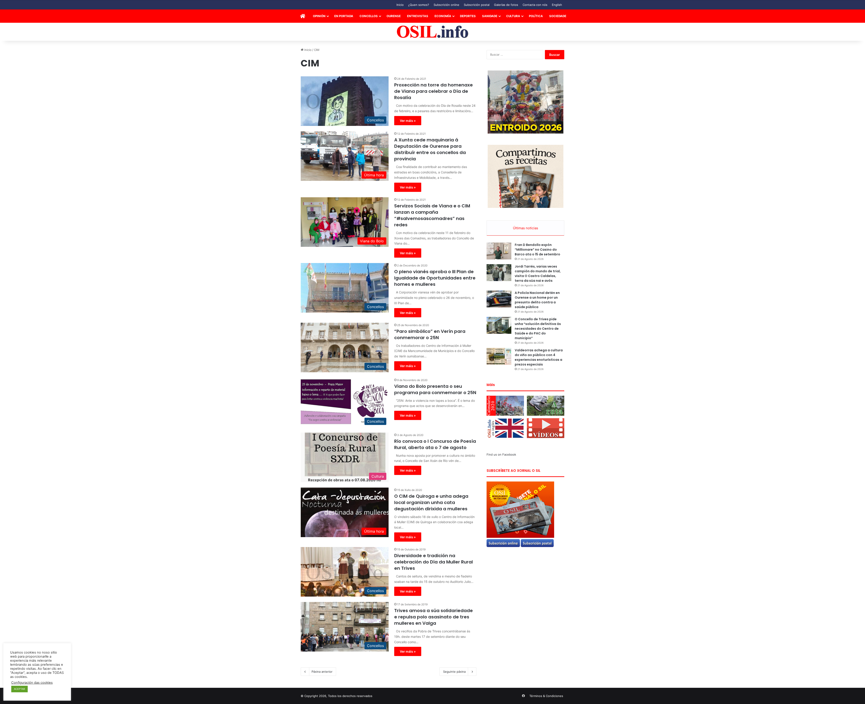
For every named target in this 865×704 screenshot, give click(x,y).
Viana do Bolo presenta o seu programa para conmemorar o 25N (435, 389)
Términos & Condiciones (546, 696)
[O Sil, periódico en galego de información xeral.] (432, 32)
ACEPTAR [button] (19, 688)
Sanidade (489, 16)
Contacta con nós (535, 5)
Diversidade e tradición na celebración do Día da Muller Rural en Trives (433, 561)
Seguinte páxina (454, 671)
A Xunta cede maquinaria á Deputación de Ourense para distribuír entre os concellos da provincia (430, 149)
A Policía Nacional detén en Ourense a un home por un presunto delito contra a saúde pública (537, 300)
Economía (443, 16)
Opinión (319, 16)
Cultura (513, 16)
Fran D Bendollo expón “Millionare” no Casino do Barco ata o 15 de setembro (537, 250)
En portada (343, 16)
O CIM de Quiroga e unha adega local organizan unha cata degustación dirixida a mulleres (431, 502)
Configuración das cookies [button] (32, 683)
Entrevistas (417, 16)
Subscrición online (446, 5)
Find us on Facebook (501, 454)
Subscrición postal (476, 5)
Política (536, 16)
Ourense (394, 16)
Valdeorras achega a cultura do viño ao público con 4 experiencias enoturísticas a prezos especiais (539, 357)
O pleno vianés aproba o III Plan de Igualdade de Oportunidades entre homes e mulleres (435, 277)
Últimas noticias (525, 228)
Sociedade (557, 16)
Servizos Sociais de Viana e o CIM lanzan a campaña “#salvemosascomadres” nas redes (432, 215)
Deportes (468, 16)
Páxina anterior (322, 671)
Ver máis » (408, 121)
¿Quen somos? (418, 5)
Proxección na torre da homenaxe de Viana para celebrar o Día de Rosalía (433, 91)
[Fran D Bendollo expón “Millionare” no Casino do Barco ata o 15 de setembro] (499, 251)
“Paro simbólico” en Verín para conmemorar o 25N (429, 334)
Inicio (400, 5)
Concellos (369, 16)
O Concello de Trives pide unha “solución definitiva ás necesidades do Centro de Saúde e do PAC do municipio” (538, 328)
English (557, 5)
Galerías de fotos (506, 5)
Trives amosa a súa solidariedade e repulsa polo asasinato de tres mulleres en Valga (433, 616)
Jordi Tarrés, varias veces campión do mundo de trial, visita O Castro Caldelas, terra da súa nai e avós (538, 273)
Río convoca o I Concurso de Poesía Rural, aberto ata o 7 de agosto (435, 444)
